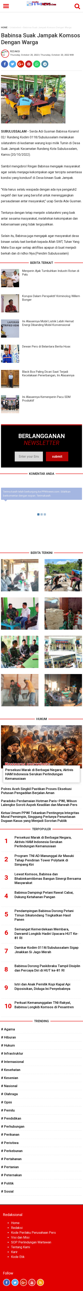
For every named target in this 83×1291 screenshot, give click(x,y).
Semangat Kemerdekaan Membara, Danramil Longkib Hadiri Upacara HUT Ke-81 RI (46, 933)
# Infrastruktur (12, 1053)
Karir (14, 1252)
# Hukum (8, 1045)
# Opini (6, 1102)
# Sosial (7, 1191)
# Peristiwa (10, 1143)
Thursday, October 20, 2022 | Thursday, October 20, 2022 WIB (42, 55)
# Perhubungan (12, 1126)
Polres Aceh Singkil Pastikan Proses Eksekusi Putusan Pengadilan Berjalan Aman (36, 791)
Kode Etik (18, 1257)
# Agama (8, 1029)
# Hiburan (8, 1037)
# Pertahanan (11, 1159)
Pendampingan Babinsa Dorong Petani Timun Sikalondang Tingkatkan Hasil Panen (44, 915)
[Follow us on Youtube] (31, 1282)
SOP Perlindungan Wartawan (31, 1242)
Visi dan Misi (20, 1237)
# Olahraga (9, 1094)
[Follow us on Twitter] (15, 1282)
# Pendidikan (11, 1118)
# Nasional (9, 1086)
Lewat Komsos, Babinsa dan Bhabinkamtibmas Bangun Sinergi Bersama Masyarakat (48, 878)
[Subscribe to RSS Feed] (40, 1282)
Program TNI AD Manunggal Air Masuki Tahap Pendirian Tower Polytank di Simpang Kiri (44, 860)
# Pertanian (10, 1167)
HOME (4, 27)
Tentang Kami (20, 1247)
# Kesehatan (10, 1070)
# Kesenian (9, 1078)
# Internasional (12, 1062)
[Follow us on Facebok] (6, 1282)
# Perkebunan (12, 1151)
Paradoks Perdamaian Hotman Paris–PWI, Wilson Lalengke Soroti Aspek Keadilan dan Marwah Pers (39, 803)
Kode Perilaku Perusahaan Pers (33, 1233)
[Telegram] (44, 64)
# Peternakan (11, 1175)
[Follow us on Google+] (23, 1282)
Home (15, 1223)
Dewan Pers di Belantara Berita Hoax (46, 346)
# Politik (7, 1183)
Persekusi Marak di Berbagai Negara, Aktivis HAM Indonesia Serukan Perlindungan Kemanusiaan (39, 774)
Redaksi (17, 1228)
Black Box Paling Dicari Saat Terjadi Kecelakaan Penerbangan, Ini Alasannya (48, 373)
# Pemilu (8, 1110)
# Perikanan (10, 1134)
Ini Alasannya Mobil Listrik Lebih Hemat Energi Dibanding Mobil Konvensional (48, 323)
